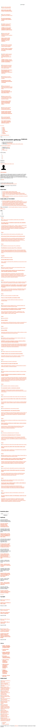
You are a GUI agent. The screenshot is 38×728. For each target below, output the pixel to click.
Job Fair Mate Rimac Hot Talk (7, 259)
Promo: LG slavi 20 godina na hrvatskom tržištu (10, 297)
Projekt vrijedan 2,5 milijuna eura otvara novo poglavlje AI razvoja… (6, 49)
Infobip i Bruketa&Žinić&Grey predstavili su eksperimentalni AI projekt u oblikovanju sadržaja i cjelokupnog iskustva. (13, 366)
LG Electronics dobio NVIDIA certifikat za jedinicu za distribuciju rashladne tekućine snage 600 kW (5, 635)
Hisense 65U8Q (4, 330)
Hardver (3, 130)
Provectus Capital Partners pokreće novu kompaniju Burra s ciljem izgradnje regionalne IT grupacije (13, 271)
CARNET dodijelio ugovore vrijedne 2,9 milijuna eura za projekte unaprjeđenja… (6, 60)
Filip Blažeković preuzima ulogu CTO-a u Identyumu (11, 247)
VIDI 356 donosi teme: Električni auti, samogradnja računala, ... (13, 204)
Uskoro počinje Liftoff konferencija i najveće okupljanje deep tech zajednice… (5, 40)
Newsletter (4, 722)
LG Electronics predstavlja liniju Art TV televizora (11, 434)
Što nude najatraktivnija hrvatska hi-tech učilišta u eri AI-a (6, 19)
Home (3, 127)
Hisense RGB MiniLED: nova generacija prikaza (10, 410)
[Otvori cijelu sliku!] (5, 145)
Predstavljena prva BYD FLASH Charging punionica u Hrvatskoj (6, 81)
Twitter (1, 135)
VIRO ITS (16, 725)
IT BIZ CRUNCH (3, 172)
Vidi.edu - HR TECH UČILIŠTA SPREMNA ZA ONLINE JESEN (13, 193)
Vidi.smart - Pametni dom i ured (6, 676)
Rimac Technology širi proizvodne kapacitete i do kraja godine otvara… (6, 91)
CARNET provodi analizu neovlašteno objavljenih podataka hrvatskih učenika (6, 28)
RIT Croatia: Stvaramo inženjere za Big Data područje (6, 657)
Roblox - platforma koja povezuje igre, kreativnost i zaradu (5, 565)
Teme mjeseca (5, 131)
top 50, (8, 163)
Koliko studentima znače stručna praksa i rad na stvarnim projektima (14, 205)
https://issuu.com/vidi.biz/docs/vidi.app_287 (9, 183)
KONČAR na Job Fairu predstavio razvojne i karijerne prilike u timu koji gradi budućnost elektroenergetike (13, 341)
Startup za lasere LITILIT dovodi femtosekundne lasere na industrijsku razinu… (6, 103)
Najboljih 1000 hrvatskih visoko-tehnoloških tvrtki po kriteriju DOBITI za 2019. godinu (5, 575)
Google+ (7, 135)
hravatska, (5, 163)
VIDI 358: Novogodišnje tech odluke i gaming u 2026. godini (12, 203)
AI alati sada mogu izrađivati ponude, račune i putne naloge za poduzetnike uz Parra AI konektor (13, 483)
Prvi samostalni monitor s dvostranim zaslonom (10, 387)
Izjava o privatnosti (5, 724)
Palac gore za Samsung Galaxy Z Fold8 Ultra (5, 613)
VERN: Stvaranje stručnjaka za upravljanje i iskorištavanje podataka (5, 666)
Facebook (4, 135)
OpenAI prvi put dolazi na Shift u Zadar (5, 603)
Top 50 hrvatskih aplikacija (5, 650)
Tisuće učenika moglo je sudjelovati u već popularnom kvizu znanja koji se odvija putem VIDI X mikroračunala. (13, 450)
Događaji (4, 133)
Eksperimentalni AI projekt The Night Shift (9, 363)
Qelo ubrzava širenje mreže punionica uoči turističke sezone (13, 236)
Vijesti (3, 128)
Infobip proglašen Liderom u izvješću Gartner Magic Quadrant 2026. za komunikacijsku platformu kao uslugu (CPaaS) (13, 459)
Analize (3, 129)
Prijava (3, 723)
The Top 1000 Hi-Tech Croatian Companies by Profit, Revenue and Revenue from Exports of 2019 (5, 555)
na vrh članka (2, 208)
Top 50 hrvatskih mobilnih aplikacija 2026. (9, 191)
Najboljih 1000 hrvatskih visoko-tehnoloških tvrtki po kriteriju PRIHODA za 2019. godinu (5, 535)
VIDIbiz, (1, 163)
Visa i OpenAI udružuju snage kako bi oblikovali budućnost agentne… (6, 121)
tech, (13, 163)
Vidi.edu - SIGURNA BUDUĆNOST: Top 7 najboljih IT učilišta (6, 653)
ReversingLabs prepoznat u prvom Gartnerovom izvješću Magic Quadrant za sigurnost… (6, 71)
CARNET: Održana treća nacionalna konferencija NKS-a (12, 353)
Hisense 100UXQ (4, 320)
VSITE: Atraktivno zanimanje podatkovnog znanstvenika (5, 661)
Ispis (3, 149)
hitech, (11, 163)
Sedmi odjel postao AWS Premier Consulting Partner (6, 10)
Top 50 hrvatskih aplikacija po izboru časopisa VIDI (11, 192)
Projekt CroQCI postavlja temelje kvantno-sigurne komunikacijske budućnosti (6, 112)
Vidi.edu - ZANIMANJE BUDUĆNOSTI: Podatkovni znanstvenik (5, 671)
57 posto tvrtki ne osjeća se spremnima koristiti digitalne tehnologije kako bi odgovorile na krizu (5, 545)
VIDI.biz (8, 147)
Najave (3, 132)
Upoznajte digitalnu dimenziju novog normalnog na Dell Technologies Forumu (4, 525)
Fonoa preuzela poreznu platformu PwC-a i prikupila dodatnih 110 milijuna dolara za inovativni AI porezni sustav (13, 309)
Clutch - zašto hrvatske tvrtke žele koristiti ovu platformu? (5, 583)
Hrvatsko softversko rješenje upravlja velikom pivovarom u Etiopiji (5, 591)
